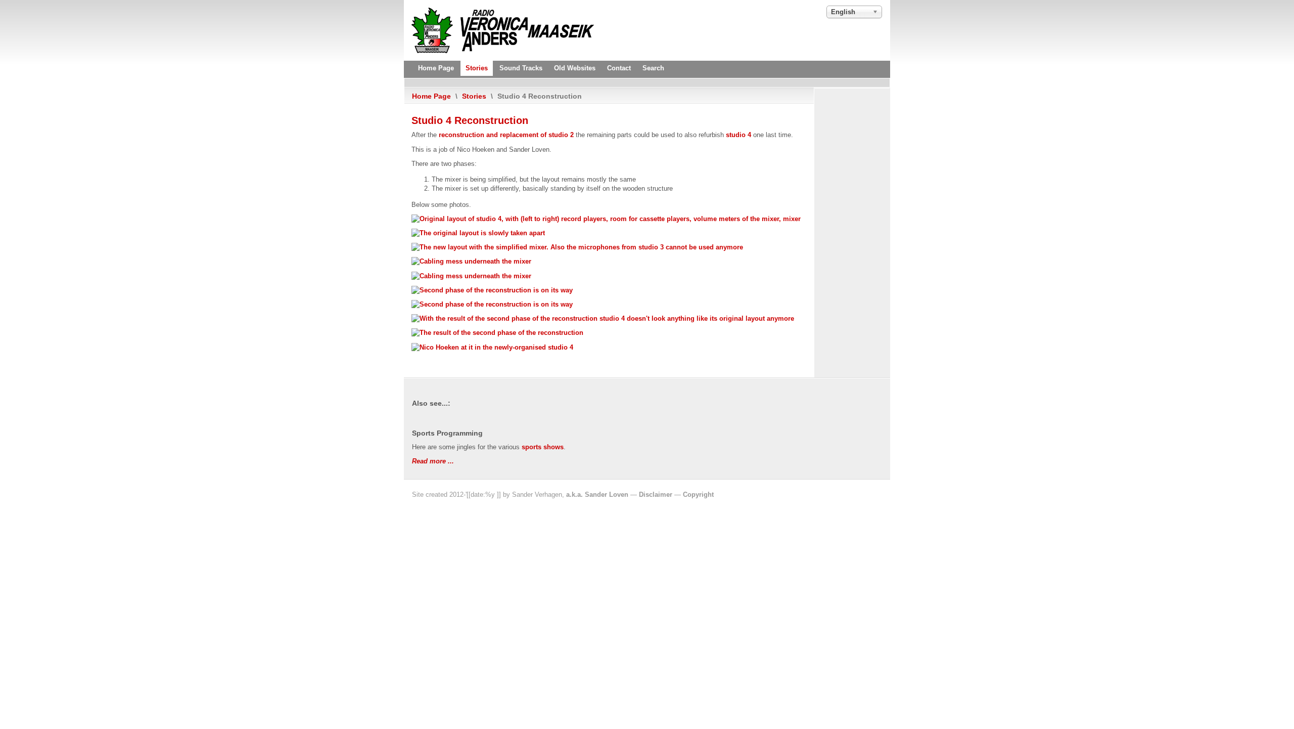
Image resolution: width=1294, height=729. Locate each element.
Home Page (436, 68)
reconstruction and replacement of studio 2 (506, 135)
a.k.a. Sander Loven (597, 494)
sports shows (543, 447)
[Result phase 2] (602, 318)
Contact (619, 68)
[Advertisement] (525, 82)
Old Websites (574, 68)
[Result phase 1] (577, 247)
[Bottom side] (471, 261)
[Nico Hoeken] (492, 347)
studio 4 (738, 135)
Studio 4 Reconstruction (469, 120)
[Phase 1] (478, 233)
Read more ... (433, 461)
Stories (477, 68)
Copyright (698, 494)
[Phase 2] (492, 290)
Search (653, 68)
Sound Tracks (520, 68)
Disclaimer (655, 494)
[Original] (606, 219)
